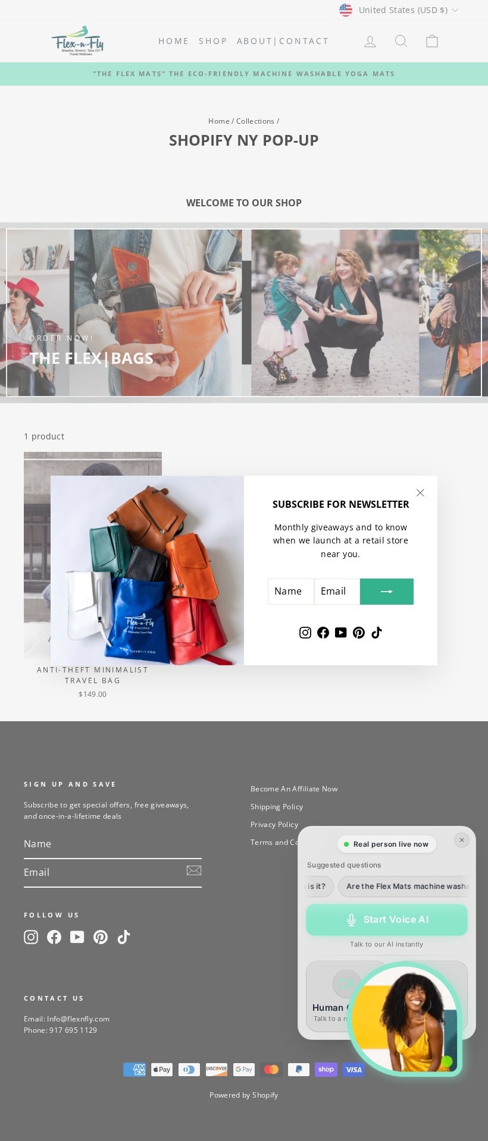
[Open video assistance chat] (404, 1019)
